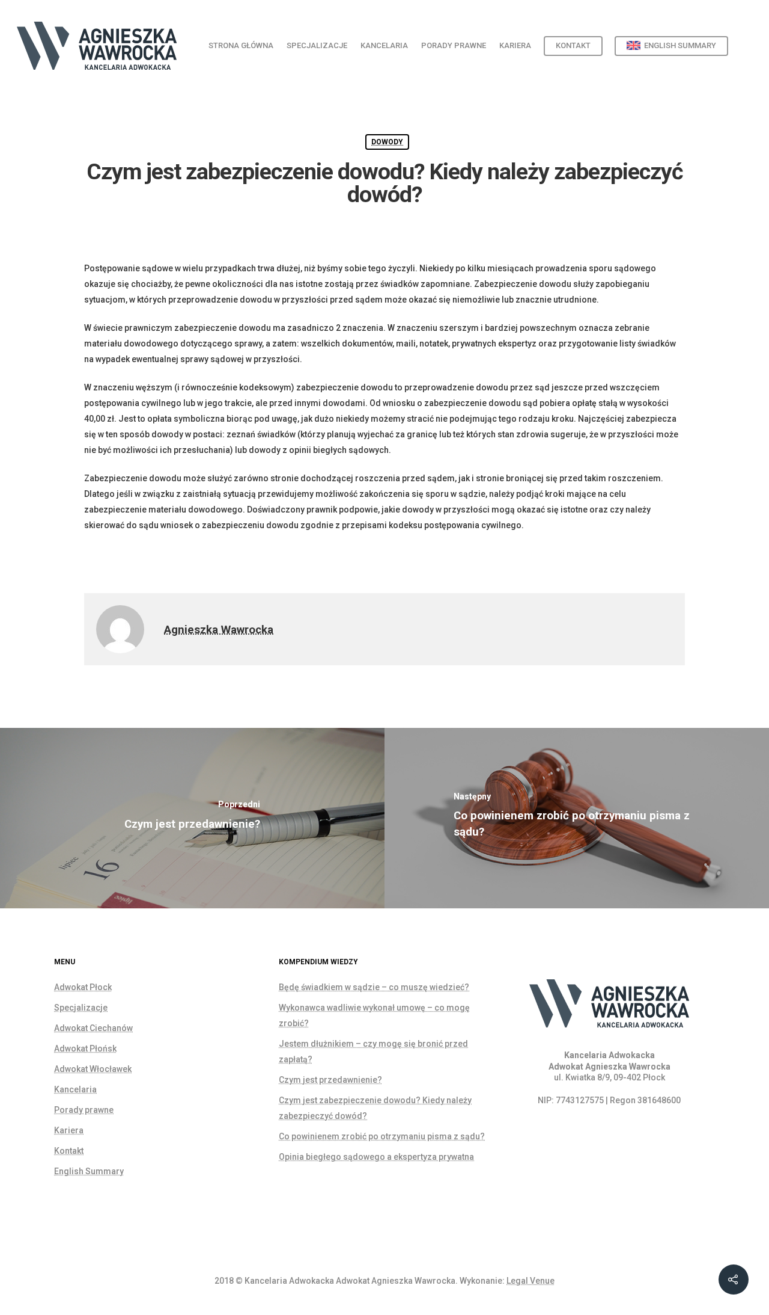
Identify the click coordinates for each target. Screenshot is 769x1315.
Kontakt (573, 45)
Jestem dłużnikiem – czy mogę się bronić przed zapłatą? (373, 1051)
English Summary (89, 1171)
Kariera (515, 45)
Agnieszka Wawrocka (218, 629)
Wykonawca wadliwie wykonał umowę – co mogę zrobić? (374, 1015)
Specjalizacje (317, 45)
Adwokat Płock (83, 987)
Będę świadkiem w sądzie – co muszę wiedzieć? (374, 987)
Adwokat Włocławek (93, 1069)
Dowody (387, 142)
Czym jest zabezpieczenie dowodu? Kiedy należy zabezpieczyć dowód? (375, 1108)
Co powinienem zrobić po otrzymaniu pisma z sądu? (382, 1136)
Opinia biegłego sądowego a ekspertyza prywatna (376, 1157)
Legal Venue (530, 1281)
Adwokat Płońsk (85, 1048)
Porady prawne (453, 45)
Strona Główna (240, 45)
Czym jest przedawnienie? (330, 1080)
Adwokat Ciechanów (93, 1028)
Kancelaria (384, 45)
